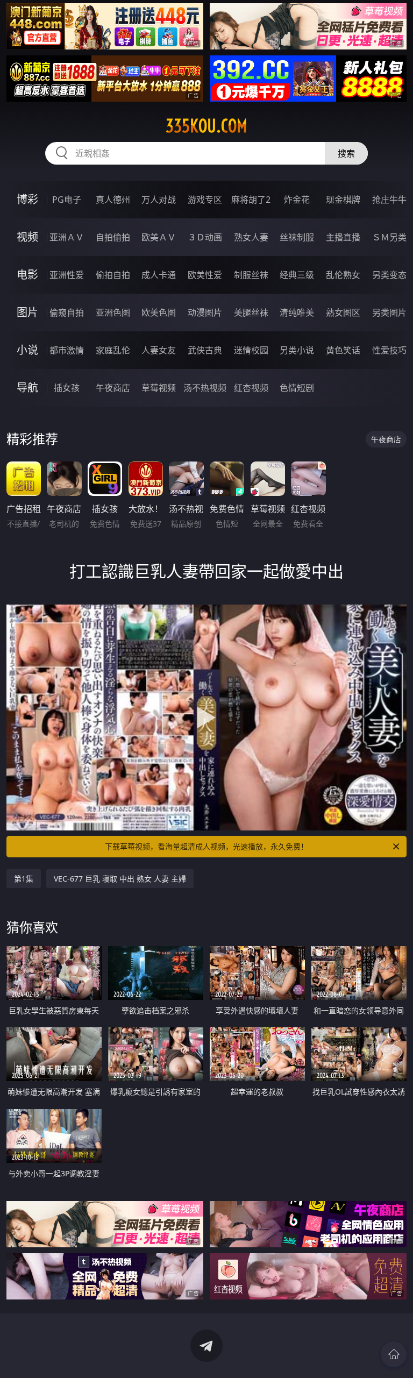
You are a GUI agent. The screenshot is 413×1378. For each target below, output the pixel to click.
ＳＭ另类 (389, 237)
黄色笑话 (343, 350)
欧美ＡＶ (158, 237)
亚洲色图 (113, 312)
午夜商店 (113, 388)
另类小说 (297, 350)
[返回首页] (394, 1354)
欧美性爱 (205, 275)
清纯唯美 (297, 312)
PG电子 (66, 199)
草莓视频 (158, 388)
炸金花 (297, 199)
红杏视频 (251, 388)
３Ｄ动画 (205, 237)
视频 (27, 237)
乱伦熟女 (343, 275)
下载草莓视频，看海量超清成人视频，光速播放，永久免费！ (206, 846)
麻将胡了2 (250, 199)
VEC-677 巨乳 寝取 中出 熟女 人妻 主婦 (120, 878)
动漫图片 (205, 312)
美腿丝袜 (251, 312)
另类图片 (389, 312)
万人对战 (158, 199)
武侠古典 (205, 350)
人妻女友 (158, 350)
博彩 (27, 199)
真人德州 (113, 199)
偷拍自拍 (113, 275)
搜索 (346, 153)
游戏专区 (205, 199)
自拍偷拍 (113, 237)
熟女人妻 (251, 237)
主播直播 (343, 237)
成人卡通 (158, 275)
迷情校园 (251, 350)
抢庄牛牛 (389, 199)
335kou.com (206, 126)
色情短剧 (297, 388)
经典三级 (297, 275)
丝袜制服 (297, 237)
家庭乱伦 (113, 350)
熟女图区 (343, 312)
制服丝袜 (251, 275)
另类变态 (389, 275)
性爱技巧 (389, 350)
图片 (27, 312)
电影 (27, 274)
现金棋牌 (343, 199)
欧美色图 (158, 312)
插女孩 (67, 388)
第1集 (23, 878)
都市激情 (66, 350)
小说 (27, 350)
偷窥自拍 (66, 312)
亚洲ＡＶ (66, 237)
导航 (27, 387)
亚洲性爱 (66, 275)
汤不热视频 (204, 388)
